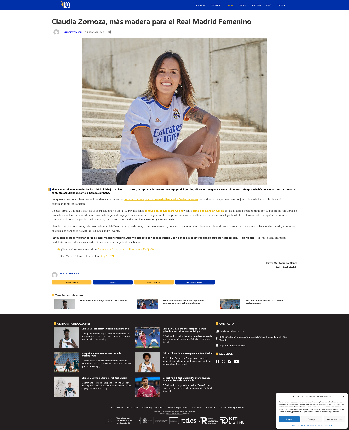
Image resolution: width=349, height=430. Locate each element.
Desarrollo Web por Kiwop (231, 407)
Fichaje (112, 282)
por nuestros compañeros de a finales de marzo (161, 199)
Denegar (312, 419)
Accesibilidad (117, 407)
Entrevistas (256, 5)
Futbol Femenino (153, 282)
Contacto (210, 407)
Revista (280, 5)
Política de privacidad (314, 425)
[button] (343, 396)
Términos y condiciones (153, 407)
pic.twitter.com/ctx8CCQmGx (138, 249)
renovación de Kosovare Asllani (164, 210)
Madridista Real (73, 32)
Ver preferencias (334, 419)
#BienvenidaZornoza (109, 249)
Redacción (197, 407)
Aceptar (289, 419)
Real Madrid (201, 5)
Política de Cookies (298, 425)
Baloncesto (216, 5)
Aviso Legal (328, 425)
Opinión (269, 5)
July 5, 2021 (107, 256)
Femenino (230, 5)
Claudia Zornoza (71, 282)
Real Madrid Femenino (195, 282)
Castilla (242, 5)
